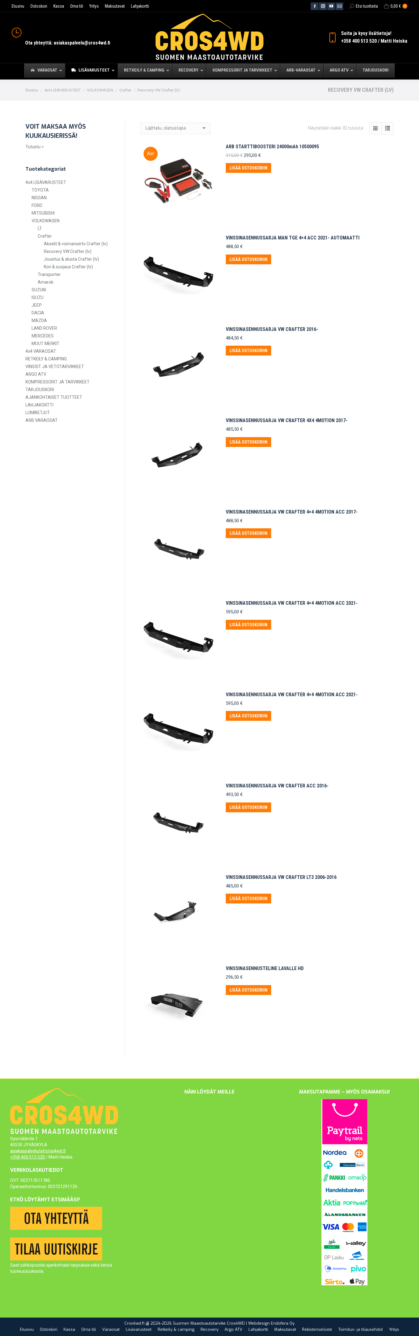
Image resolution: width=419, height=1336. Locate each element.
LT (40, 228)
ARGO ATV (35, 374)
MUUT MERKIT (46, 343)
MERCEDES (43, 335)
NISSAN (39, 197)
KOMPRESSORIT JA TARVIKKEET (57, 381)
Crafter (45, 236)
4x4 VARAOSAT (40, 351)
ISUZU (38, 297)
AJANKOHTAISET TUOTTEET (53, 397)
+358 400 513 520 (27, 1157)
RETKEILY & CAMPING (46, 358)
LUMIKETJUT (37, 412)
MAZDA (39, 320)
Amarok (45, 282)
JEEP (37, 305)
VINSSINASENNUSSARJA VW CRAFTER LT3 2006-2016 (281, 877)
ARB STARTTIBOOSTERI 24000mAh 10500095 (272, 147)
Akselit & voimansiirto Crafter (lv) (76, 243)
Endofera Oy (282, 1323)
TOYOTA (40, 190)
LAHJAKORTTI (39, 404)
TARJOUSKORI (39, 389)
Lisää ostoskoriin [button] (248, 167)
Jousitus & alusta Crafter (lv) (71, 259)
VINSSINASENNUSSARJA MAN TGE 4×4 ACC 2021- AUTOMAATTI (292, 238)
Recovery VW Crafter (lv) (67, 251)
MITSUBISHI (43, 213)
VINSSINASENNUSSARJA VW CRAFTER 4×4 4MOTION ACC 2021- (292, 603)
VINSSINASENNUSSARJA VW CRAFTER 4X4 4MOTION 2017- (287, 420)
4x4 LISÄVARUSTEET (45, 182)
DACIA (38, 312)
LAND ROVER (44, 328)
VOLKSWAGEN (46, 220)
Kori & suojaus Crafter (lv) (68, 266)
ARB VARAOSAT (41, 420)
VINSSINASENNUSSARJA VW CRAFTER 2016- (272, 329)
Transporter (49, 274)
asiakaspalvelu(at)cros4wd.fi (38, 1150)
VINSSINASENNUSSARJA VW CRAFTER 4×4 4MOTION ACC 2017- (292, 512)
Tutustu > (34, 146)
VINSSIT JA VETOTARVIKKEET (54, 366)
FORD (37, 205)
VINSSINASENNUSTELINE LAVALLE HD (265, 968)
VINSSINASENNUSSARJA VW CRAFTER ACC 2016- (277, 786)
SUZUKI (39, 289)
